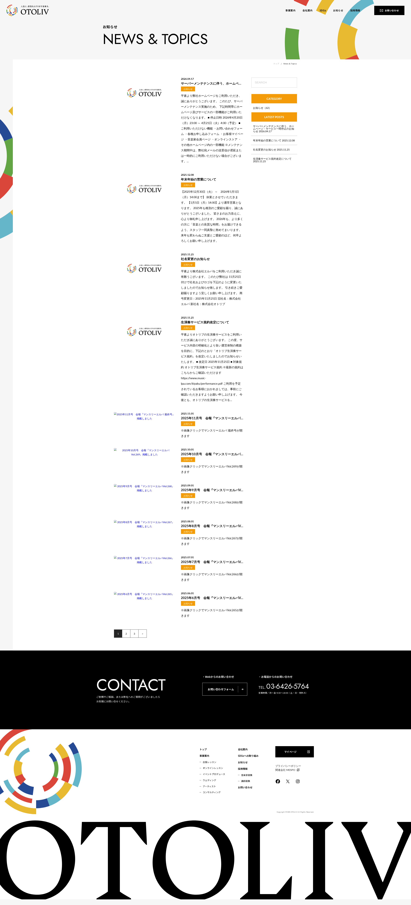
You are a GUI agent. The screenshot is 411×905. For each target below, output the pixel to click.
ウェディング (209, 780)
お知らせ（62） (262, 108)
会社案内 (307, 10)
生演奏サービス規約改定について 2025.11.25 (272, 160)
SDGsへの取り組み (248, 755)
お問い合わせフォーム (221, 689)
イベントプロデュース (214, 774)
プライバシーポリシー (288, 766)
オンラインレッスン (213, 768)
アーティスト (209, 786)
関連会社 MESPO (285, 770)
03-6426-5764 (287, 686)
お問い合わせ (245, 787)
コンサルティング (212, 792)
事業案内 (204, 755)
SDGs (323, 10)
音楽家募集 (246, 775)
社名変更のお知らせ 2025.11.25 (271, 149)
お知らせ (338, 10)
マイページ (290, 751)
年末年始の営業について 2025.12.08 (274, 140)
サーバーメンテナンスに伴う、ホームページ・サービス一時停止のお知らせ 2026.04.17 (273, 128)
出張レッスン (209, 762)
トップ (276, 63)
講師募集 (245, 781)
